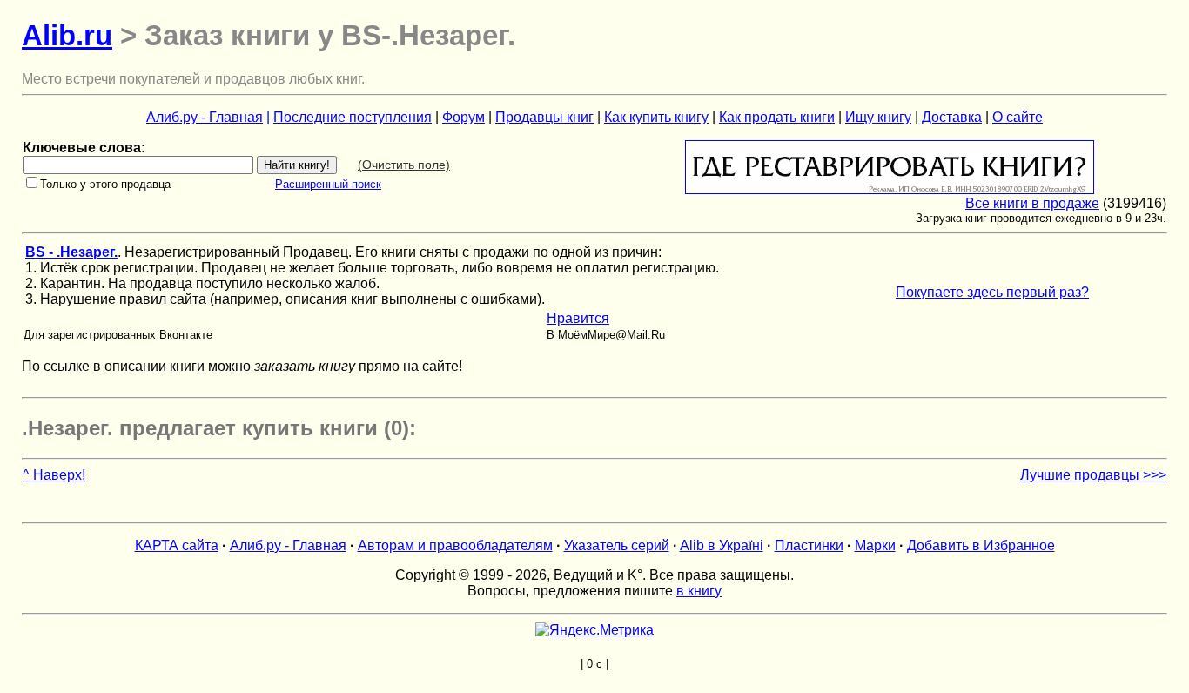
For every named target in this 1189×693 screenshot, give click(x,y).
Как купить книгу (656, 117)
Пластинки (809, 545)
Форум (463, 117)
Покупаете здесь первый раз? (992, 292)
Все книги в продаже (1032, 203)
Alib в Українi (721, 545)
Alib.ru (67, 35)
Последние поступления (352, 117)
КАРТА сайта (176, 545)
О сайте (1017, 117)
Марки (875, 545)
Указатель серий (616, 545)
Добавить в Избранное (981, 545)
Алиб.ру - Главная (204, 117)
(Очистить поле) (404, 165)
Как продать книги (777, 117)
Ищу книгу (878, 117)
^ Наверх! (54, 475)
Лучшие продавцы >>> (1093, 475)
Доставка (952, 117)
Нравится (578, 318)
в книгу (699, 590)
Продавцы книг (544, 117)
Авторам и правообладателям (455, 545)
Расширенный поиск (328, 184)
